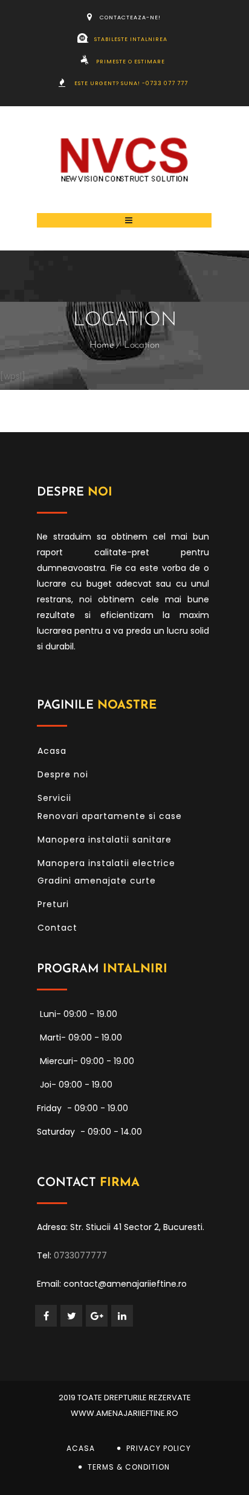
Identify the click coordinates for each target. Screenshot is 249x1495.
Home (101, 345)
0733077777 (80, 1255)
